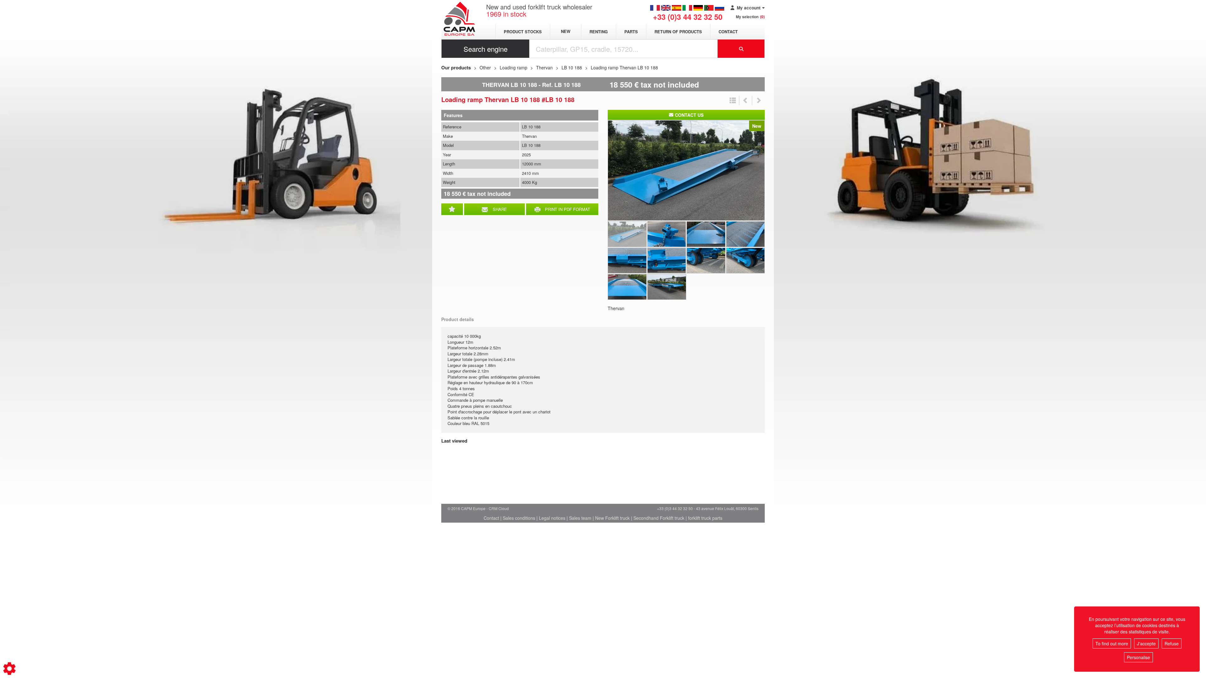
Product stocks (523, 32)
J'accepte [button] (1146, 643)
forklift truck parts (705, 518)
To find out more (1111, 643)
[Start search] (741, 48)
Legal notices (552, 518)
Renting (598, 32)
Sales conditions (519, 518)
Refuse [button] (1172, 643)
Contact (728, 32)
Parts (631, 32)
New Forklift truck (612, 518)
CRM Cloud (499, 508)
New (565, 32)
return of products (678, 32)
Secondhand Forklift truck (658, 518)
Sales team (580, 518)
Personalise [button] (1138, 657)
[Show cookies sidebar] (9, 668)
